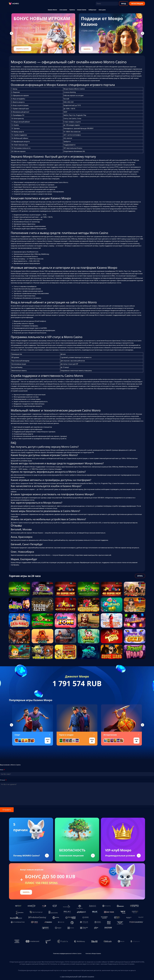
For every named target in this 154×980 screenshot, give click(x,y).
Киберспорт (92, 10)
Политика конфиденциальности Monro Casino (67, 953)
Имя (1, 770)
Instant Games (81, 10)
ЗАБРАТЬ (87, 49)
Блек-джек (102, 10)
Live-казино (63, 10)
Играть (140, 576)
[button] (11, 724)
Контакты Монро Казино (93, 953)
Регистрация (137, 3)
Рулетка (72, 10)
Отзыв (2, 780)
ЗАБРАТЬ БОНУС (22, 49)
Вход (123, 3)
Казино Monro (52, 10)
